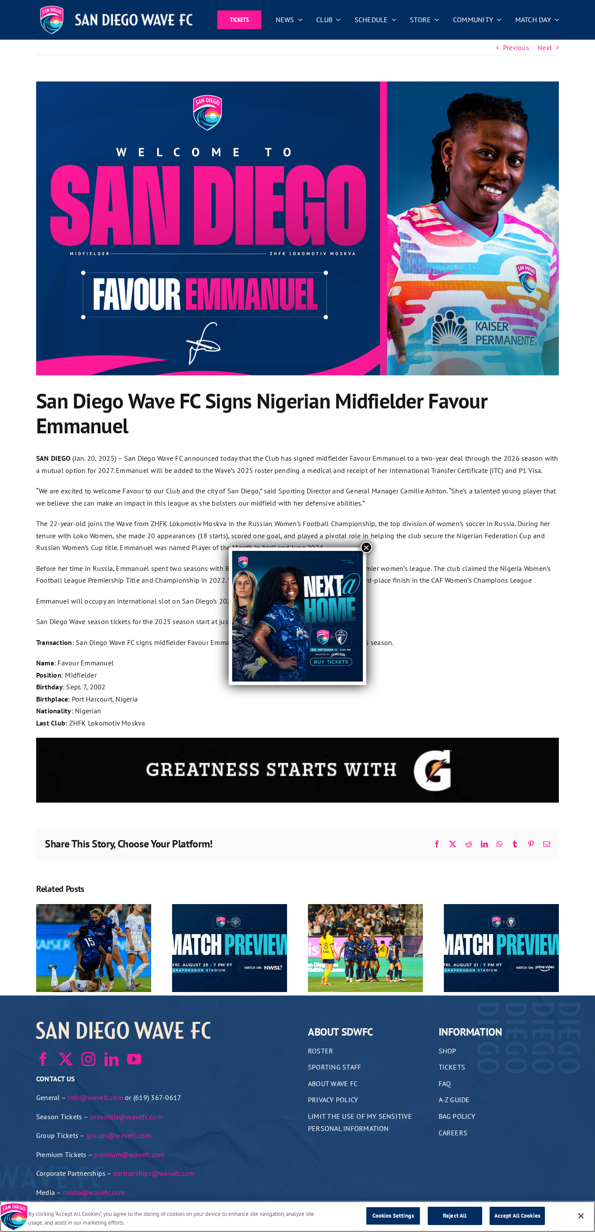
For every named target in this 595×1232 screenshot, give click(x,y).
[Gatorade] (297, 743)
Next (545, 47)
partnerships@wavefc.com (154, 1173)
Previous (516, 47)
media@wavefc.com (94, 1192)
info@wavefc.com (95, 1097)
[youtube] (134, 1059)
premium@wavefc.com (129, 1154)
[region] (297, 1216)
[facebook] (43, 1059)
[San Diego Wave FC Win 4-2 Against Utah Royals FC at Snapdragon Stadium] (365, 908)
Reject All (455, 1215)
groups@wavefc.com (118, 1135)
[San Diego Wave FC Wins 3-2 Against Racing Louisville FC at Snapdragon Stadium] (93, 908)
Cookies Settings (393, 1215)
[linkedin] (111, 1059)
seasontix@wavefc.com (126, 1116)
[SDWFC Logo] (116, 7)
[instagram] (88, 1059)
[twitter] (66, 1059)
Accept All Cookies (517, 1215)
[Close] (581, 1215)
